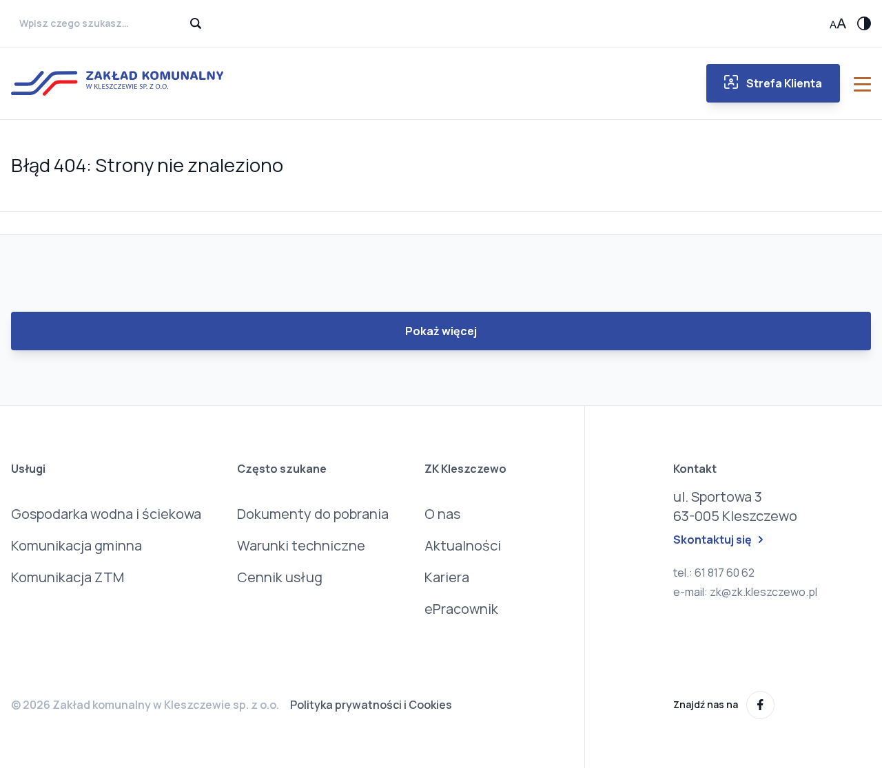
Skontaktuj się (712, 539)
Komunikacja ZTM (67, 577)
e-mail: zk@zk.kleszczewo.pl (745, 591)
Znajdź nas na (705, 704)
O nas (442, 513)
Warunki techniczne (301, 545)
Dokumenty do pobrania (313, 513)
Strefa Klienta (784, 83)
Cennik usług (279, 577)
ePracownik (461, 608)
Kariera (446, 577)
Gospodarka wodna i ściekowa (106, 513)
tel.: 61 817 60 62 (714, 572)
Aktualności (462, 545)
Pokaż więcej (441, 331)
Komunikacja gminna (76, 545)
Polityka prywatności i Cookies (371, 704)
